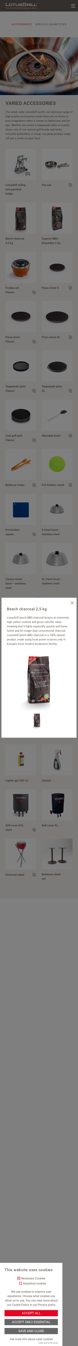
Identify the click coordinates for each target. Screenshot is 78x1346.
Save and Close (31, 1331)
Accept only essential (31, 1322)
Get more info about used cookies (31, 1339)
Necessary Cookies (33, 1278)
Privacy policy (47, 1305)
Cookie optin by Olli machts (48, 1343)
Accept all (31, 1313)
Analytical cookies (34, 1283)
